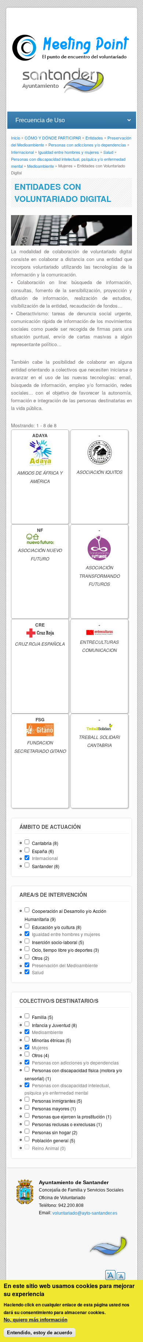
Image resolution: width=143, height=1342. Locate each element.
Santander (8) (45, 866)
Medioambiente (40, 166)
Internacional (22, 152)
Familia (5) (42, 1017)
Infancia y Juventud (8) (54, 1025)
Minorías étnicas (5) (51, 1040)
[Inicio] (71, 60)
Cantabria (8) (45, 843)
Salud (108, 152)
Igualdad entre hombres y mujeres (68, 152)
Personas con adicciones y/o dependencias (87, 145)
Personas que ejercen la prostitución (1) (71, 1116)
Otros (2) (40, 958)
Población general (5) (53, 1140)
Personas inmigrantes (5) (57, 1101)
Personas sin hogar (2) (54, 1132)
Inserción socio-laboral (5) (58, 942)
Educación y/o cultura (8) (56, 927)
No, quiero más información (35, 1320)
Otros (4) (40, 1055)
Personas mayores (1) (54, 1108)
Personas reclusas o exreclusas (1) (67, 1124)
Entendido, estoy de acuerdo (39, 1332)
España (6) (43, 851)
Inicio (15, 138)
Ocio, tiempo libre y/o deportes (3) (65, 950)
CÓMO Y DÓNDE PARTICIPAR (53, 138)
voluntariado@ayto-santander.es (84, 1213)
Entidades (94, 138)
